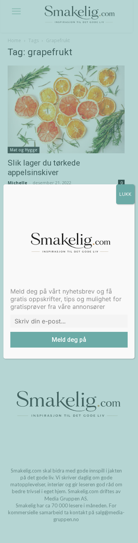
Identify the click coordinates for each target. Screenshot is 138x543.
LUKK (125, 194)
